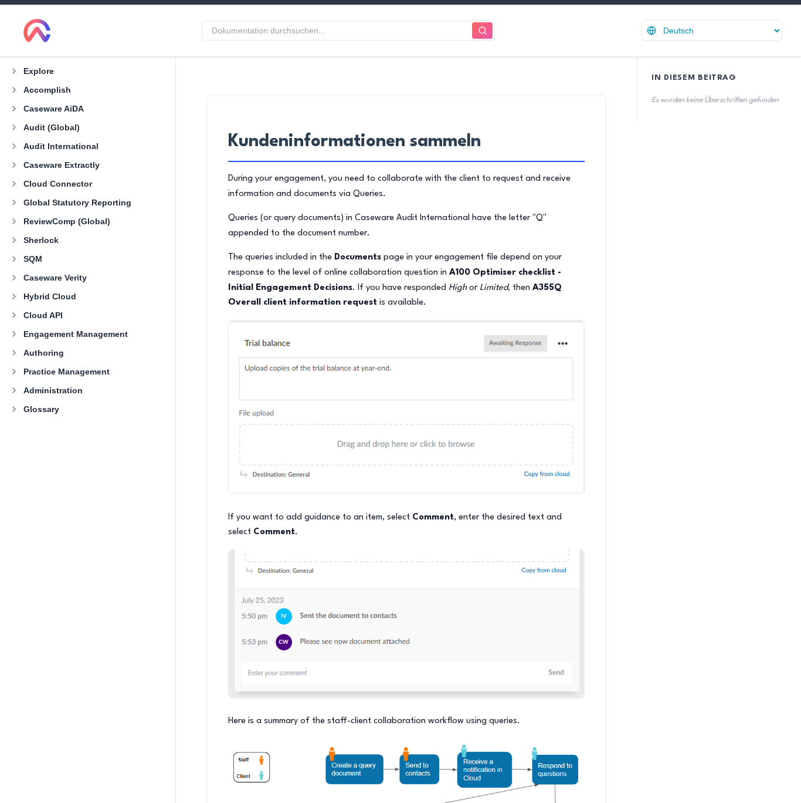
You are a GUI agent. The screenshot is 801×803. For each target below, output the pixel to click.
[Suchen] (482, 30)
